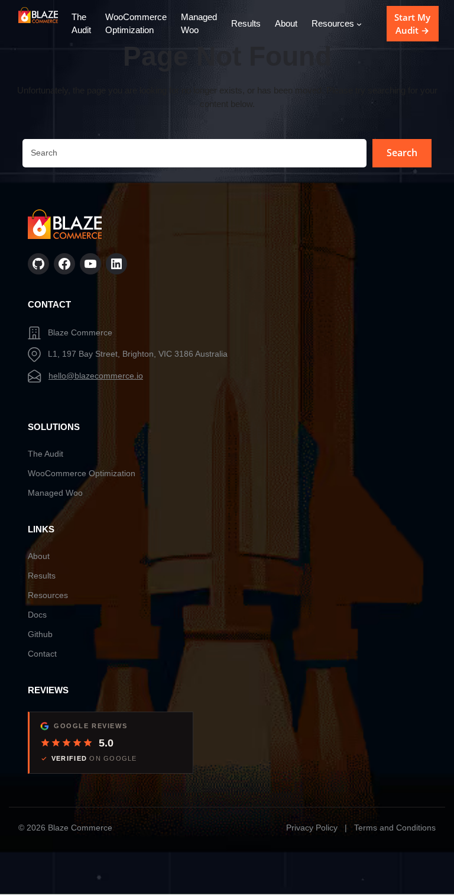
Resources (48, 595)
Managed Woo (55, 492)
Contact (42, 653)
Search (402, 152)
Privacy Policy (312, 827)
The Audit (45, 453)
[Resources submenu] (359, 24)
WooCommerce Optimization (81, 473)
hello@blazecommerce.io (95, 375)
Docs (37, 614)
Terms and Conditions (395, 827)
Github (40, 634)
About (39, 556)
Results (42, 575)
